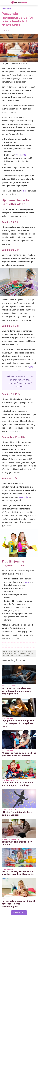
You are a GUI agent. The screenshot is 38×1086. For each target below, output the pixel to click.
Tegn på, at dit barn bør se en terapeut (17, 843)
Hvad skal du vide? (9, 686)
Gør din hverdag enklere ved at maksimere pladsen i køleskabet (18, 872)
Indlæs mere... (19, 913)
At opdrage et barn (9, 810)
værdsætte (21, 155)
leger (31, 366)
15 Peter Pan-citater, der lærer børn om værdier (17, 813)
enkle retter (23, 497)
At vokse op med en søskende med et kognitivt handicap (17, 784)
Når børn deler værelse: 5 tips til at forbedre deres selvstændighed (18, 904)
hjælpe (24, 191)
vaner (27, 582)
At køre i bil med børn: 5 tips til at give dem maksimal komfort (19, 754)
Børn (3, 899)
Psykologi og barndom (10, 839)
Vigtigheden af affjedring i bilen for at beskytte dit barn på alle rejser (18, 723)
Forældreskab (6, 8)
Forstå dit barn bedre (10, 780)
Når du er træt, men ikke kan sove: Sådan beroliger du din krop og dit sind (16, 691)
